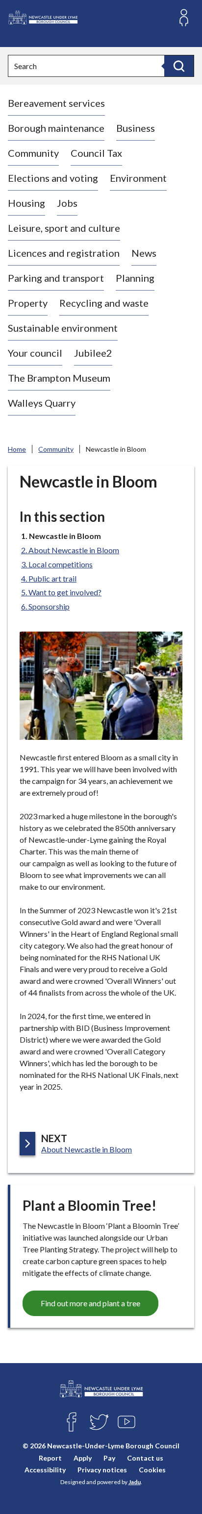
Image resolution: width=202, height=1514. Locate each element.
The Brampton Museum (59, 378)
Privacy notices (102, 1469)
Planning (135, 278)
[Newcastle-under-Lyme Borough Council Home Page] (42, 17)
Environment (138, 178)
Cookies (152, 1469)
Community (33, 153)
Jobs (67, 203)
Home (17, 449)
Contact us (145, 1457)
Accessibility (45, 1469)
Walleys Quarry (42, 403)
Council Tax (96, 153)
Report (50, 1457)
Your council (35, 353)
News (143, 253)
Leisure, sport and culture (64, 228)
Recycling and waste (104, 303)
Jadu (134, 1482)
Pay (109, 1457)
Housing (26, 203)
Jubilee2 (93, 353)
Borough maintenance (56, 128)
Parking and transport (56, 278)
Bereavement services (56, 103)
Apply (83, 1457)
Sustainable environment (63, 328)
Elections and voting (53, 178)
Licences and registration (64, 253)
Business (135, 128)
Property (28, 303)
